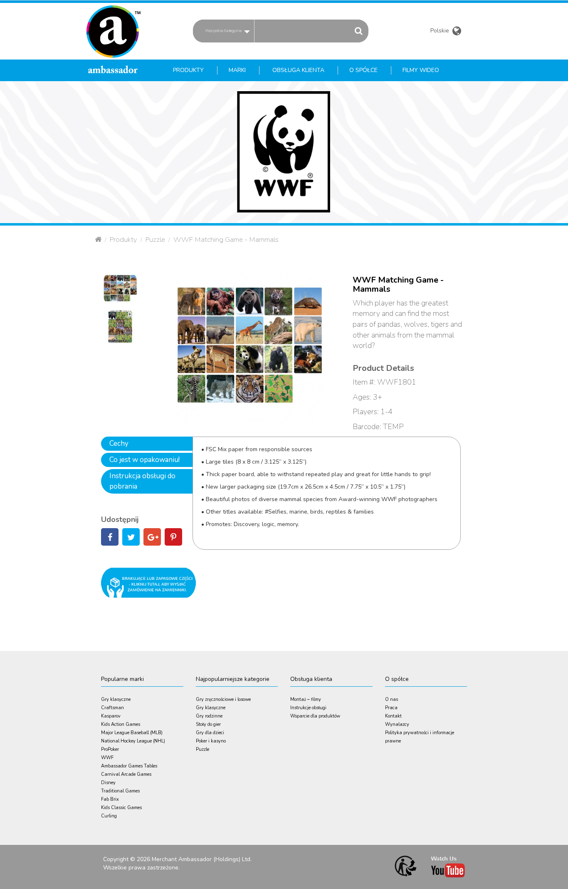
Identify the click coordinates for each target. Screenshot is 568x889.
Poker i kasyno (211, 741)
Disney (108, 783)
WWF (107, 758)
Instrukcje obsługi (308, 708)
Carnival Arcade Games (126, 774)
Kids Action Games (120, 724)
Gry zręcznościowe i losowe (223, 699)
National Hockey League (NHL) (133, 741)
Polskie (440, 31)
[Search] (358, 30)
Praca (391, 708)
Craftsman (112, 708)
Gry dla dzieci (210, 733)
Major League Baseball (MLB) (132, 733)
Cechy (118, 443)
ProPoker (110, 749)
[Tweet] (131, 538)
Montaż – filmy (305, 699)
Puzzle (155, 239)
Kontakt (393, 716)
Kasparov (111, 716)
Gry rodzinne (209, 716)
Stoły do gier (208, 724)
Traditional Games (120, 791)
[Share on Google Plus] (152, 538)
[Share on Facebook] (110, 538)
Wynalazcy (397, 724)
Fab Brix (110, 799)
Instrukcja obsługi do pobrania (142, 481)
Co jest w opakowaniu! (144, 459)
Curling (109, 816)
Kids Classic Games (121, 808)
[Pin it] (173, 538)
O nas (391, 699)
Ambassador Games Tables (129, 766)
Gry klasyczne (116, 699)
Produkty (123, 239)
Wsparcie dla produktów (315, 716)
